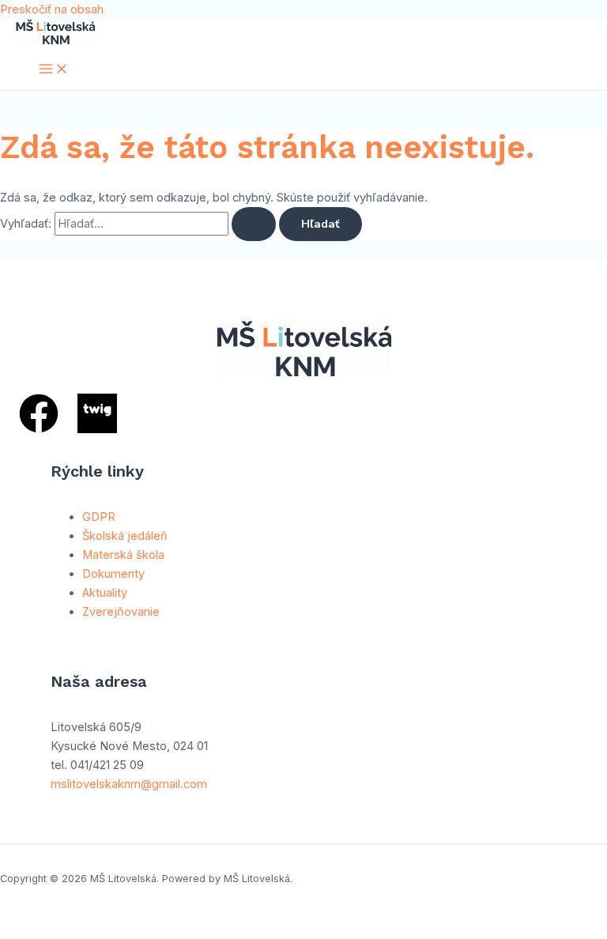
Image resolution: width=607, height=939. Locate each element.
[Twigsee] (97, 429)
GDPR (98, 517)
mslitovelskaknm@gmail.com (129, 784)
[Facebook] (38, 429)
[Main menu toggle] (54, 70)
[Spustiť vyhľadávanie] (254, 224)
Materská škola (123, 555)
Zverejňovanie (121, 612)
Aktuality (104, 593)
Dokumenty (113, 574)
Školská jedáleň (125, 536)
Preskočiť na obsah (52, 9)
